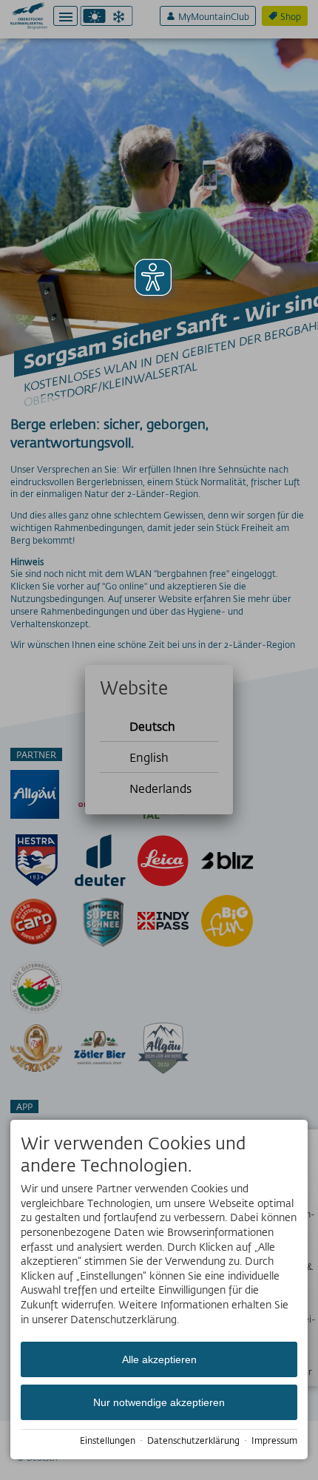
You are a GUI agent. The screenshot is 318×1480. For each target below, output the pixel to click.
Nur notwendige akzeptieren (159, 1402)
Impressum (274, 1440)
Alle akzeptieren (159, 1359)
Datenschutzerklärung (193, 1440)
